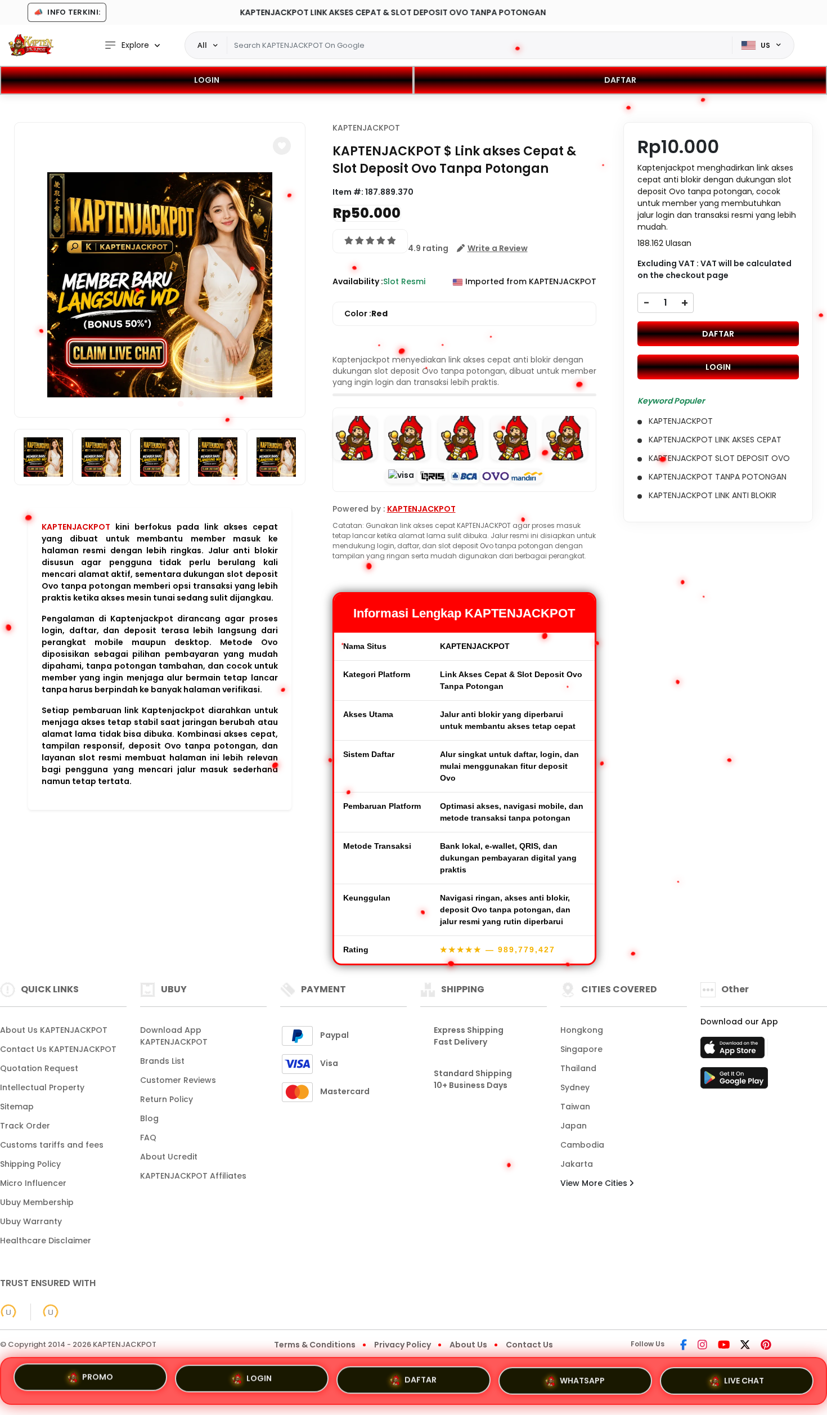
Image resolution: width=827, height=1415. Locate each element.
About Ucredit (168, 1156)
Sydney (575, 1087)
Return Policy (166, 1099)
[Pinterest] (766, 1345)
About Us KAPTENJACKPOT (53, 1030)
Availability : (357, 281)
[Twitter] (745, 1345)
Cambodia (582, 1144)
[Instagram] (702, 1345)
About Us (468, 1344)
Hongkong (581, 1030)
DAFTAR (620, 80)
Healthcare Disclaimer (45, 1240)
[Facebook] (683, 1345)
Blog (149, 1118)
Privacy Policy (402, 1344)
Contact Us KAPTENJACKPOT (58, 1049)
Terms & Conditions (315, 1344)
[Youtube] (723, 1345)
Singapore (581, 1049)
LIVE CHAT (744, 1377)
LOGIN (206, 80)
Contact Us (529, 1344)
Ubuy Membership (37, 1202)
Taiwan (575, 1106)
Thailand (578, 1068)
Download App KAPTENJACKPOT (174, 1035)
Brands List (162, 1061)
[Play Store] (734, 1081)
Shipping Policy (30, 1164)
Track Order (25, 1125)
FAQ (148, 1137)
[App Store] (734, 1051)
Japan (573, 1125)
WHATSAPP (582, 1376)
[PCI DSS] (8, 1312)
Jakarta (576, 1164)
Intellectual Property (42, 1087)
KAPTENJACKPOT (76, 526)
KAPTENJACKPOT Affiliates (193, 1175)
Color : (366, 313)
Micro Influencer (33, 1183)
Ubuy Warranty (31, 1221)
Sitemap (17, 1106)
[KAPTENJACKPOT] (30, 45)
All (202, 45)
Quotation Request (39, 1068)
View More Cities (595, 1183)
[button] (282, 146)
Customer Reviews (178, 1080)
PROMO (97, 1378)
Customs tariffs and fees (52, 1144)
